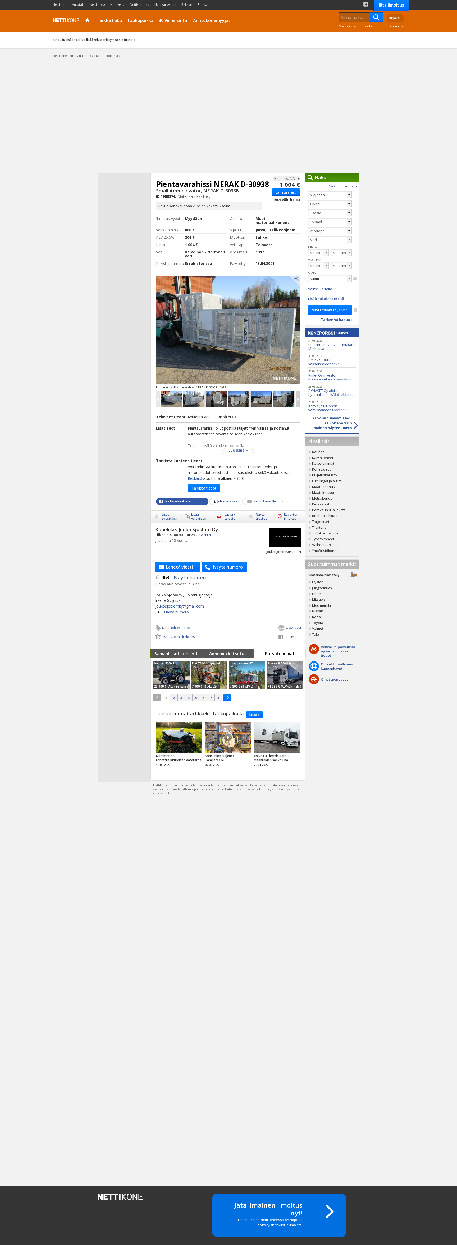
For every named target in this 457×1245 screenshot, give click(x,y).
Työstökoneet (323, 539)
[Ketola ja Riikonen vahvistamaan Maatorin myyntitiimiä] (332, 405)
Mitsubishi (320, 599)
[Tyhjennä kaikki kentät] (355, 310)
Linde (316, 593)
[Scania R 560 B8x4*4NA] (285, 675)
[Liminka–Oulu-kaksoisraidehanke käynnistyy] (332, 359)
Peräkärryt (320, 504)
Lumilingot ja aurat (326, 480)
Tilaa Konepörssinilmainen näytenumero (331, 423)
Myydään (345, 26)
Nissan (317, 611)
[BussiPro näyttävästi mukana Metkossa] (332, 344)
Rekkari (186, 4)
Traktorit (319, 527)
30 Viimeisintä (173, 20)
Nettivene (117, 4)
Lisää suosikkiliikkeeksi (178, 637)
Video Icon (228, 737)
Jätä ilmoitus (391, 5)
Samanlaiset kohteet (176, 653)
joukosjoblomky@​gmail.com (179, 606)
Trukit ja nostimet (326, 533)
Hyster (317, 582)
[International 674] (247, 675)
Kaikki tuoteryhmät (375, 26)
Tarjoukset (320, 521)
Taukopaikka (140, 20)
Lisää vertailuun (198, 516)
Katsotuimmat (280, 653)
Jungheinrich (322, 587)
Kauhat (318, 451)
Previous (191, 330)
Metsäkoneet (322, 498)
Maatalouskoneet (326, 492)
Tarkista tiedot (203, 488)
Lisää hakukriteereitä (326, 298)
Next (264, 330)
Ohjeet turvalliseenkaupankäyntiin (337, 666)
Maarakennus (323, 486)
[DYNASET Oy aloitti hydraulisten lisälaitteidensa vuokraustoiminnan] (332, 390)
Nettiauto (60, 4)
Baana (202, 4)
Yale (315, 634)
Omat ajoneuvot (334, 679)
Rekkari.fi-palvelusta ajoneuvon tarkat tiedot (338, 651)
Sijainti (394, 26)
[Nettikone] (65, 20)
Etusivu (88, 21)
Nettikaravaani (165, 4)
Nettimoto (97, 4)
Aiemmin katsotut (227, 653)
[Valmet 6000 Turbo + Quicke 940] (171, 675)
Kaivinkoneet (322, 457)
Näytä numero (184, 577)
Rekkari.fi (195, 478)
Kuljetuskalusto (324, 475)
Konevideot (321, 469)
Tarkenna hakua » (337, 319)
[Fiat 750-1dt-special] (209, 675)
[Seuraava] (227, 697)
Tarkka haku (109, 20)
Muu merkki (321, 605)
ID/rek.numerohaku (342, 186)
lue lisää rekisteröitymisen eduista (106, 39)
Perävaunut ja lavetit (328, 510)
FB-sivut (290, 637)
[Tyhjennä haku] (355, 278)
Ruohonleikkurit (324, 515)
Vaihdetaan (321, 544)
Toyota (317, 622)
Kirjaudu (395, 18)
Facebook (365, 4)
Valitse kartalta (320, 288)
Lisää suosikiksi (169, 516)
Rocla (316, 616)
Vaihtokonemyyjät (211, 20)
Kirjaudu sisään (64, 39)
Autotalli (78, 4)
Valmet (317, 628)
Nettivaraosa (139, 4)
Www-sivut (293, 628)
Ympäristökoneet (326, 550)
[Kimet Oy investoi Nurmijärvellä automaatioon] (332, 375)
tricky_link (179, 746)
